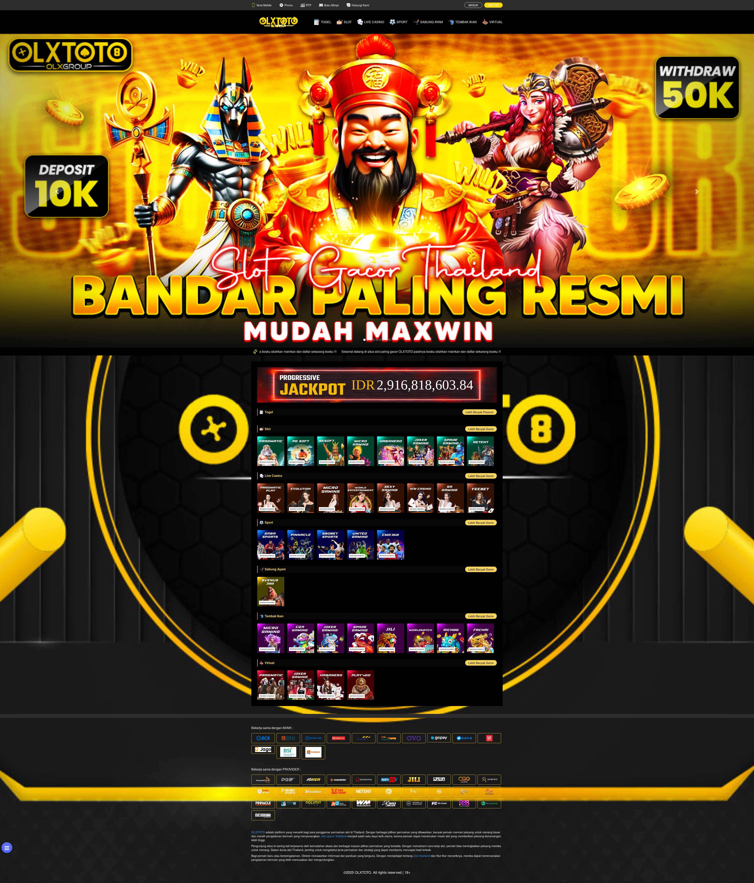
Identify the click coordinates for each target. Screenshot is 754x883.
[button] (56, 190)
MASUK (473, 5)
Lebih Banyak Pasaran (480, 412)
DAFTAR (493, 5)
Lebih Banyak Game (481, 429)
